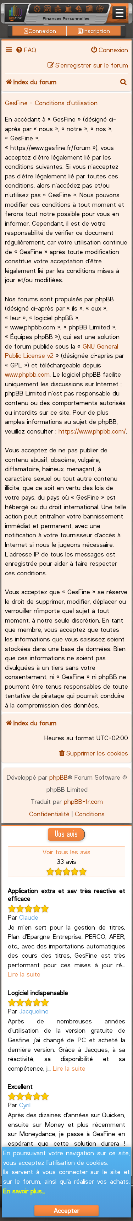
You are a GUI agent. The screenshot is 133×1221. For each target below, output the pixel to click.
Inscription (96, 30)
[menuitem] (25, 50)
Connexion (42, 30)
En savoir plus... (24, 1191)
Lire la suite (24, 974)
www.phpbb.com (27, 374)
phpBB (58, 777)
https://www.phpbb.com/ (92, 431)
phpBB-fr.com (83, 801)
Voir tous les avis (66, 852)
